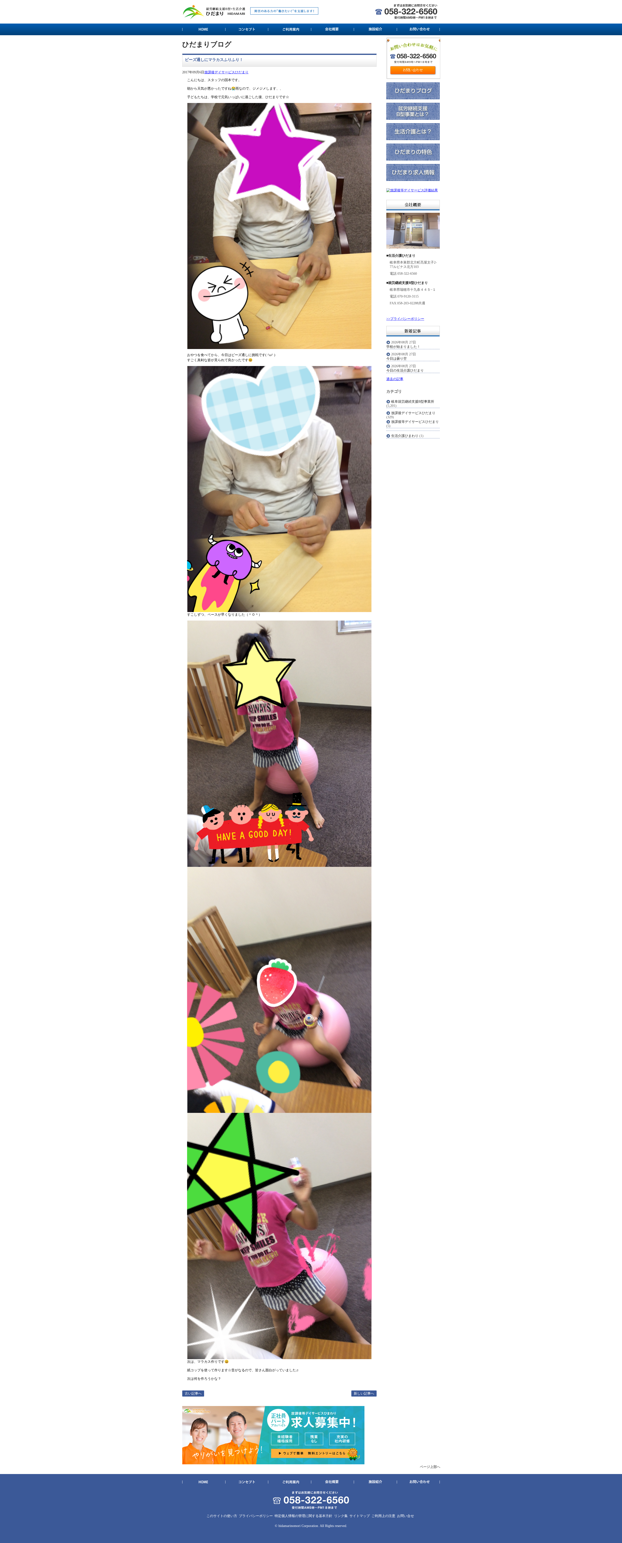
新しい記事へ (364, 1393)
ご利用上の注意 (383, 1516)
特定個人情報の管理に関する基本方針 (303, 1516)
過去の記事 (394, 379)
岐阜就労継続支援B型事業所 (412, 401)
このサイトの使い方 (222, 1516)
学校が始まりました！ (403, 347)
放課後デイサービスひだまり (226, 72)
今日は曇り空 (396, 358)
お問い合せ (405, 1516)
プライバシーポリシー (256, 1516)
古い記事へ (193, 1393)
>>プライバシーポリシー (405, 319)
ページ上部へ (430, 1467)
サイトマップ (359, 1516)
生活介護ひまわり (404, 436)
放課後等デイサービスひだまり (415, 422)
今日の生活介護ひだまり (405, 370)
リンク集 (341, 1516)
